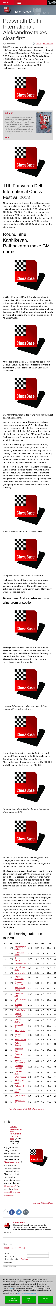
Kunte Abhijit (20, 1040)
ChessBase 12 (11, 1186)
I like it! (38, 44)
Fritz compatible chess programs (12, 1192)
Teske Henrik (17, 959)
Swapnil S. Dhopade (19, 1026)
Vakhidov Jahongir (18, 1067)
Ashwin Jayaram (18, 1015)
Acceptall (45, 1299)
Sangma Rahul (18, 1055)
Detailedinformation (13, 1299)
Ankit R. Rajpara (18, 1044)
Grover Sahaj (17, 1090)
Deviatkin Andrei (18, 1035)
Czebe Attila (20, 1010)
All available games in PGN (15, 1136)
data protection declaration (26, 1293)
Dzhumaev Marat (19, 953)
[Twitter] (19, 1212)
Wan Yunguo (20, 1077)
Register (24, 1259)
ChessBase (19, 1222)
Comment (7, 1263)
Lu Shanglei (20, 973)
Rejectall (29, 1299)
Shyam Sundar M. (18, 977)
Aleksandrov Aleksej (20, 948)
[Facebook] (12, 1212)
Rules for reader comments (14, 1248)
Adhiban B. (19, 1086)
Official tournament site (16, 1129)
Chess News (22, 12)
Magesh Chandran (18, 983)
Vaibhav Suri (20, 964)
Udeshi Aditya (17, 1020)
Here (11, 1288)
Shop (6, 2)
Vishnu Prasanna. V (19, 1061)
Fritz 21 (8, 113)
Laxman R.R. (18, 1072)
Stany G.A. (20, 1030)
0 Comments (48, 44)
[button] (19, 2)
